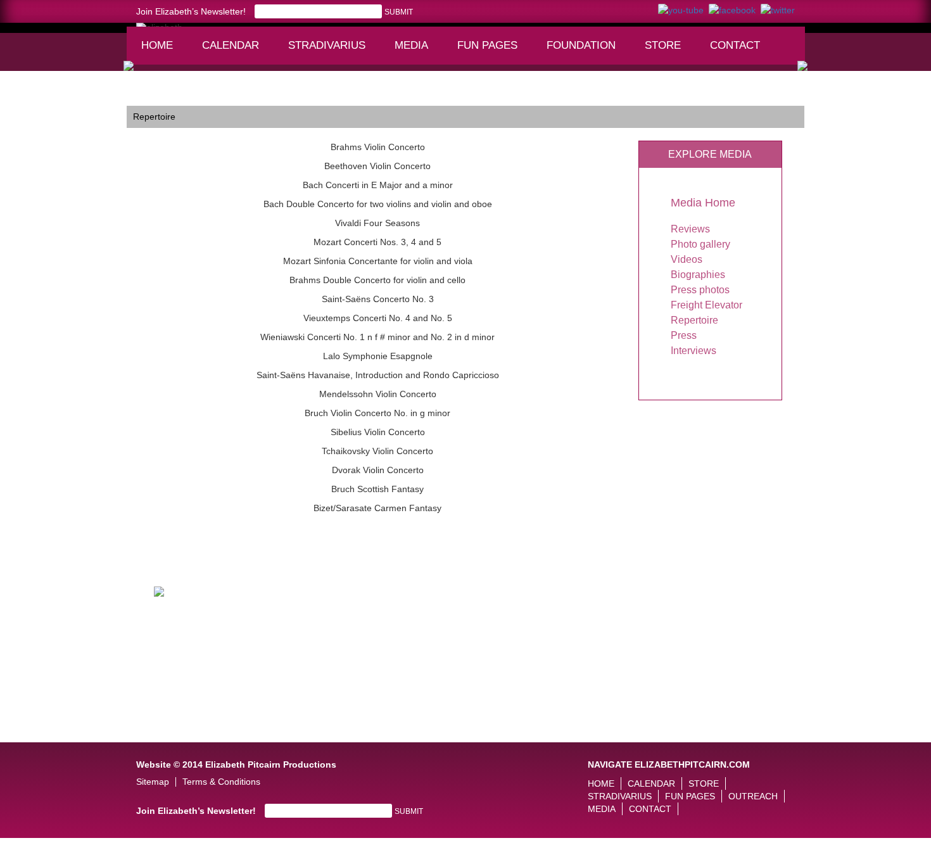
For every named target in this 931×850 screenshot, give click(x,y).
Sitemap (152, 782)
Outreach (753, 796)
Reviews (690, 229)
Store (663, 45)
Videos (686, 259)
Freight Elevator (706, 305)
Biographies (698, 274)
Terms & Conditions (221, 782)
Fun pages (491, 51)
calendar (230, 45)
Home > (142, 96)
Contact (735, 45)
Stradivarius (326, 45)
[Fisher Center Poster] (159, 590)
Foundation (585, 51)
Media (417, 51)
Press (684, 335)
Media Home (703, 202)
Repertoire (694, 320)
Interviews (693, 350)
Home (157, 45)
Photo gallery (700, 244)
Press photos (700, 289)
